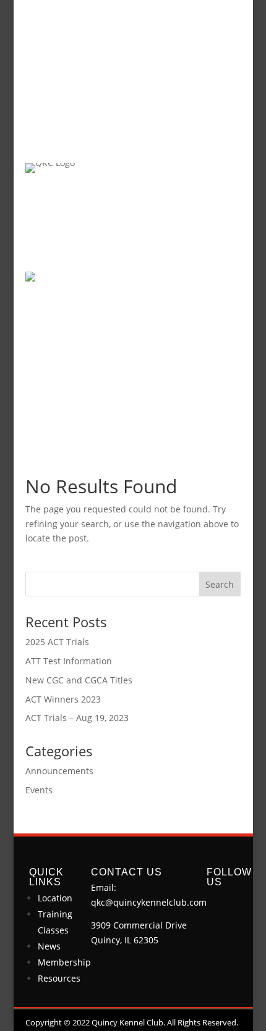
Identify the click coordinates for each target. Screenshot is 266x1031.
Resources (59, 978)
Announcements (59, 771)
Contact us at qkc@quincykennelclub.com (132, 56)
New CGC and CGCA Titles (78, 680)
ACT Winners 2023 (63, 699)
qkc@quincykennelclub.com (149, 902)
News (49, 946)
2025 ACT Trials (57, 642)
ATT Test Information (68, 661)
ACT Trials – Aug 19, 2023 (77, 718)
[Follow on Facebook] (216, 903)
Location (55, 898)
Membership (64, 962)
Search (219, 584)
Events (39, 790)
